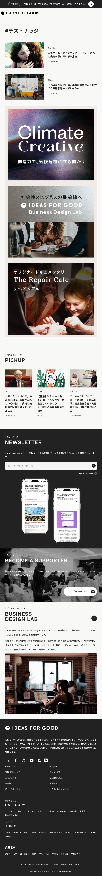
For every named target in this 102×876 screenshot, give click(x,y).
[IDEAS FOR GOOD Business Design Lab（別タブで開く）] (51, 257)
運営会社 (53, 767)
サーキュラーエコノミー (59, 833)
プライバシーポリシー (14, 789)
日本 (15, 854)
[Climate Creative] (51, 179)
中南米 (55, 854)
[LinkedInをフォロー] (46, 760)
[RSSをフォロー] (39, 760)
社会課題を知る (56, 778)
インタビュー (29, 811)
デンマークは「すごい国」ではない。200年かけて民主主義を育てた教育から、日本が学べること (83, 403)
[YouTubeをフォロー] (31, 760)
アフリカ (64, 854)
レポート (41, 811)
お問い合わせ (10, 778)
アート (7, 833)
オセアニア (75, 854)
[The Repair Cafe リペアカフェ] (51, 334)
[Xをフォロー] (8, 760)
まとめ (51, 811)
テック (26, 833)
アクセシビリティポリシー (61, 789)
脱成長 (8, 837)
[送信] (94, 466)
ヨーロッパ (24, 854)
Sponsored (61, 811)
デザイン (17, 833)
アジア (7, 854)
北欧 (34, 854)
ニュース (8, 811)
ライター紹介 (55, 772)
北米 (47, 854)
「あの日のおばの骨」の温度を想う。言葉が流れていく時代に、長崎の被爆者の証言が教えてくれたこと (18, 403)
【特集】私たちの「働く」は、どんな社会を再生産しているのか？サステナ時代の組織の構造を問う (50, 403)
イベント (73, 811)
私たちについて (11, 767)
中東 (41, 854)
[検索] (97, 13)
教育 (34, 833)
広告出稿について (12, 772)
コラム (18, 811)
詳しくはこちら (86, 473)
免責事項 (53, 783)
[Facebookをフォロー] (15, 760)
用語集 (8, 783)
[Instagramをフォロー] (23, 760)
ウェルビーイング (80, 833)
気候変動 (42, 833)
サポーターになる (79, 591)
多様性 (93, 833)
